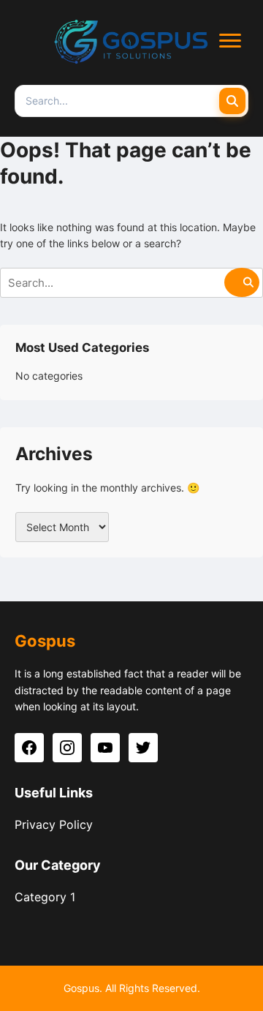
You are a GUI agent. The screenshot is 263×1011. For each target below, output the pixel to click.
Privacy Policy (54, 824)
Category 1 (45, 897)
